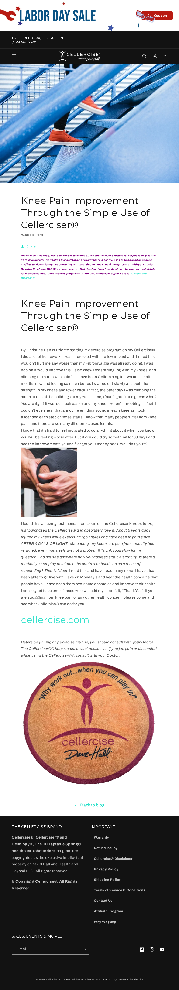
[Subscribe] (84, 949)
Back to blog (92, 805)
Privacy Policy (106, 869)
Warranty (101, 837)
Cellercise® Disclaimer (113, 858)
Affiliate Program (108, 911)
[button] (14, 56)
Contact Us (103, 900)
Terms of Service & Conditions (119, 890)
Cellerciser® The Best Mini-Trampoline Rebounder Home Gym (82, 979)
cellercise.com (55, 619)
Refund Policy (106, 848)
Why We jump (105, 922)
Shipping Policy (107, 879)
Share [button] (31, 246)
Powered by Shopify (131, 979)
